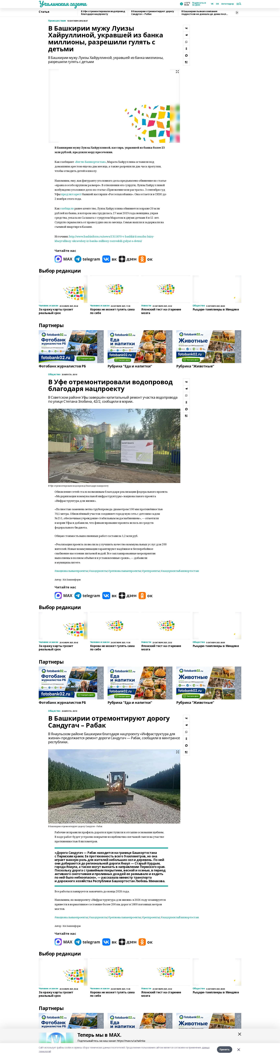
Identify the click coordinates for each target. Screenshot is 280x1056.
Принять (225, 1049)
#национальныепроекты (71, 571)
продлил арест (71, 194)
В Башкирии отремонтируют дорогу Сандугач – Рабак (152, 12)
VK (212, 4)
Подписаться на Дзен (199, 4)
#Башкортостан (180, 571)
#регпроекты (151, 571)
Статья (44, 12)
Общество (54, 374)
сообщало (67, 208)
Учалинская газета (62, 3)
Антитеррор (227, 4)
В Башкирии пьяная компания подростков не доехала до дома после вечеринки (204, 12)
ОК (217, 4)
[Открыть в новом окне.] (63, 259)
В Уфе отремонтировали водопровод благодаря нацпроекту (103, 12)
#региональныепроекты (124, 571)
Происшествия (57, 20)
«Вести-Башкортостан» (90, 162)
